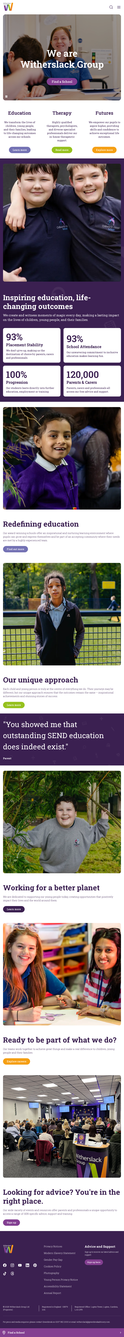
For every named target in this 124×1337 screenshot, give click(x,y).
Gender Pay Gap (53, 1259)
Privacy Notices (53, 1246)
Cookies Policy (52, 1266)
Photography (51, 1273)
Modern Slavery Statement (59, 1253)
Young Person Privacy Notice (61, 1279)
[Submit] (111, 7)
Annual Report (52, 1293)
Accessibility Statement (58, 1286)
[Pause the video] (6, 96)
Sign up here (93, 1262)
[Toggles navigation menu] (119, 7)
